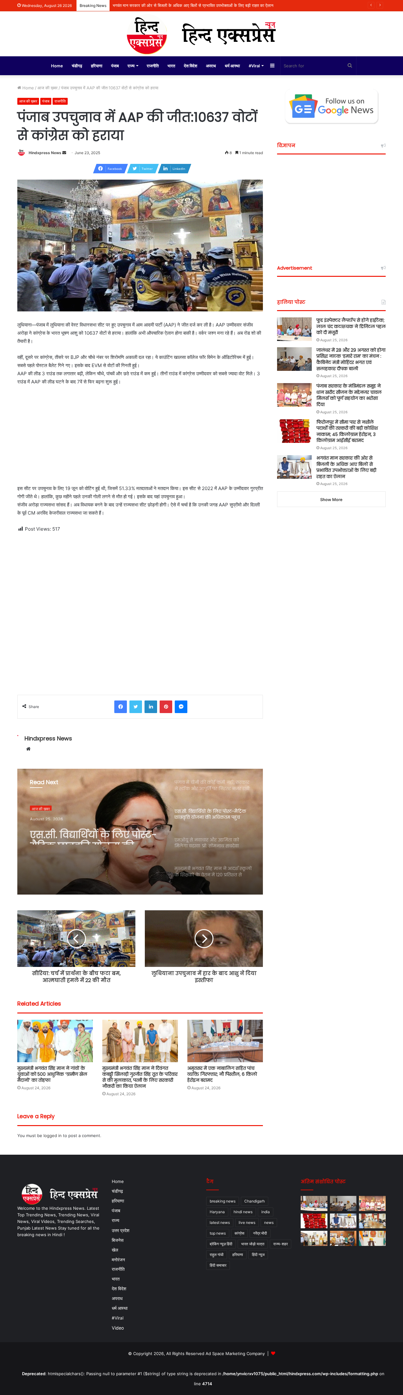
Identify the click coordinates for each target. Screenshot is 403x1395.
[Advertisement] (140, 438)
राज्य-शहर (280, 1244)
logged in (52, 1135)
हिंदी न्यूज (258, 1254)
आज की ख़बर (47, 87)
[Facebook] (120, 706)
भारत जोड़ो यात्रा (252, 1244)
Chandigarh (254, 1201)
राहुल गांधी (217, 1254)
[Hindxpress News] (201, 33)
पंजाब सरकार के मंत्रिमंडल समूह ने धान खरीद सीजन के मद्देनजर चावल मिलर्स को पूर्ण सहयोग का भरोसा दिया (349, 395)
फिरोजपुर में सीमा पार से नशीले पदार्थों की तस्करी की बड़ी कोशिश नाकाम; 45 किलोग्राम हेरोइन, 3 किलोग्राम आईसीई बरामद (347, 431)
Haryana (217, 1211)
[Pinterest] (166, 706)
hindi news (243, 1211)
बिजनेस (117, 1240)
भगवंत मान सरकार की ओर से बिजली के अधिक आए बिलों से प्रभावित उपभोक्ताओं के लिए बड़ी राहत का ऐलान (346, 467)
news (269, 1222)
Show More (331, 499)
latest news (220, 1222)
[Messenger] (181, 706)
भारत (171, 65)
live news (247, 1222)
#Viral (254, 65)
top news (218, 1233)
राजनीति (153, 65)
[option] (140, 832)
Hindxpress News (45, 152)
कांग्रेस (239, 1233)
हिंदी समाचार (218, 1265)
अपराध (211, 65)
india (265, 1211)
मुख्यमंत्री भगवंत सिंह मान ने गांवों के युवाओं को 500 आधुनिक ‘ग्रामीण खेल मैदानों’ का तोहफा (52, 1074)
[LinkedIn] (151, 706)
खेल (115, 1250)
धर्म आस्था (232, 65)
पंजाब (115, 65)
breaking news (223, 1201)
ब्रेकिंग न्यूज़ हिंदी (221, 1244)
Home (57, 65)
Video (118, 1328)
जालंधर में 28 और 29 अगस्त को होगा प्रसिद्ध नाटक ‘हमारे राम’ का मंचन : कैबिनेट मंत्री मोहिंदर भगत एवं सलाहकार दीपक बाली (350, 359)
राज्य (131, 65)
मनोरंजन (118, 1259)
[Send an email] (64, 152)
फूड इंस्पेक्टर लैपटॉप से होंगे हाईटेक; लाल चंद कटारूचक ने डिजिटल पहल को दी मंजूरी (351, 326)
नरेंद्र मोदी (260, 1233)
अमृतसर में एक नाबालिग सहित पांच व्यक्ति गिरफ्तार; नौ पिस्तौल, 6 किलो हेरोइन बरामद (222, 1074)
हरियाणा (96, 65)
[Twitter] (135, 706)
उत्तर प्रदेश (120, 1230)
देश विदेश (190, 65)
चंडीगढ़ (77, 65)
